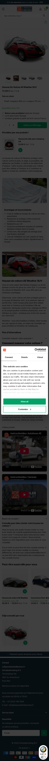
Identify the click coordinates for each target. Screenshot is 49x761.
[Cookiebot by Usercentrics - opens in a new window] (35, 350)
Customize (23, 409)
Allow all (24, 401)
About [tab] (40, 357)
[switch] (43, 757)
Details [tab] (24, 357)
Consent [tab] (9, 357)
